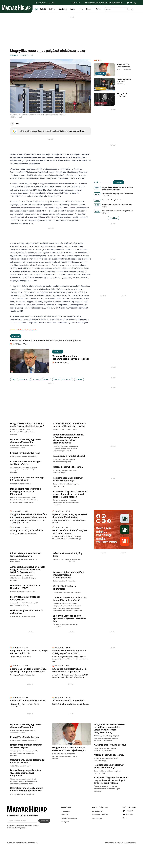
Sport (81, 9)
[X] (135, 3)
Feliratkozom (44, 820)
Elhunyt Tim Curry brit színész (123, 95)
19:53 (97, 205)
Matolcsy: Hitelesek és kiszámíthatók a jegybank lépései (70, 357)
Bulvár (98, 9)
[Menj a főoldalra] (16, 7)
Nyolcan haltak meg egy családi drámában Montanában (124, 82)
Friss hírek (41, 3)
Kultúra (101, 103)
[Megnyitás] (36, 9)
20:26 (97, 188)
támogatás (67, 379)
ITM (13, 379)
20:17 (97, 194)
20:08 (97, 200)
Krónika (101, 88)
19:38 (97, 211)
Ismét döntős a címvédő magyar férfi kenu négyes (117, 206)
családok (79, 379)
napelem (46, 379)
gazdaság (35, 379)
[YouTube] (131, 3)
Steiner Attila (23, 379)
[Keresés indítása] (127, 9)
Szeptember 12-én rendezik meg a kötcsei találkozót (117, 212)
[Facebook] (128, 3)
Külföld (52, 9)
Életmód (89, 9)
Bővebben (113, 218)
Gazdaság (63, 9)
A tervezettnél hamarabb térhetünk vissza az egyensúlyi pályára (45, 340)
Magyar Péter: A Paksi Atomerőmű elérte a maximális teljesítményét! (123, 67)
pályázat (57, 379)
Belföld (43, 9)
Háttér (72, 9)
